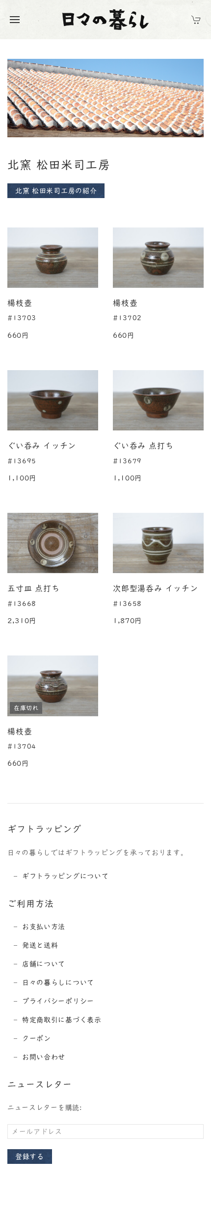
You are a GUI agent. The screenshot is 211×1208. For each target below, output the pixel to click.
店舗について (43, 963)
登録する (29, 1156)
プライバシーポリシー (58, 1001)
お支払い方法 (43, 926)
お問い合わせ (43, 1057)
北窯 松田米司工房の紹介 (56, 190)
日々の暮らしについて (58, 982)
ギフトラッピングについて (65, 876)
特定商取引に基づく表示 (62, 1019)
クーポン (36, 1038)
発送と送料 (40, 945)
